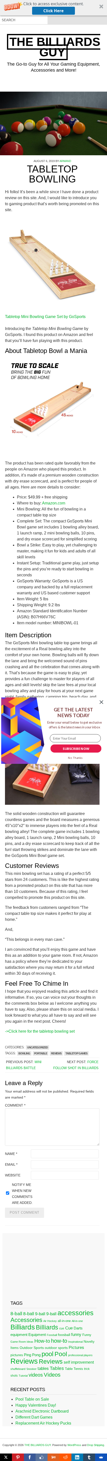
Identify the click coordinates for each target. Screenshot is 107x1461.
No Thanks (75, 758)
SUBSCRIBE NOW (76, 748)
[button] (73, 712)
